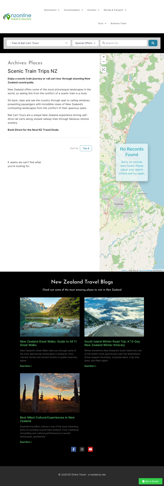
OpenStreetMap (145, 270)
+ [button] (104, 57)
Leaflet (124, 270)
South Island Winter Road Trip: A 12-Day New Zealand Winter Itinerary (112, 343)
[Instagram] (82, 449)
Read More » (26, 366)
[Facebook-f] (73, 449)
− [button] (104, 62)
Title (85, 148)
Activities (91, 10)
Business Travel (118, 23)
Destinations (50, 10)
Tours (100, 23)
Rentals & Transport (113, 10)
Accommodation (72, 10)
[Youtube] (90, 449)
